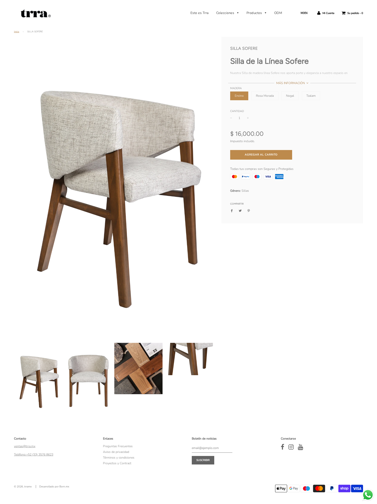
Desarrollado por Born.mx (54, 486)
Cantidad (237, 111)
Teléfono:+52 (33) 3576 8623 (33, 454)
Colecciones (225, 13)
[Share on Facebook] (233, 211)
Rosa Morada (265, 96)
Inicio (16, 31)
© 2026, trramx (23, 486)
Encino (239, 96)
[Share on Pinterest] (248, 211)
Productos (255, 13)
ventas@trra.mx (24, 446)
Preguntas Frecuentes (118, 446)
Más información (291, 83)
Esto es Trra (199, 13)
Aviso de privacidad (116, 452)
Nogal (290, 96)
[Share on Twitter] (240, 211)
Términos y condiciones (118, 458)
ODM (278, 13)
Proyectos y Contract (117, 463)
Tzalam (311, 96)
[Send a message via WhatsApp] (368, 495)
